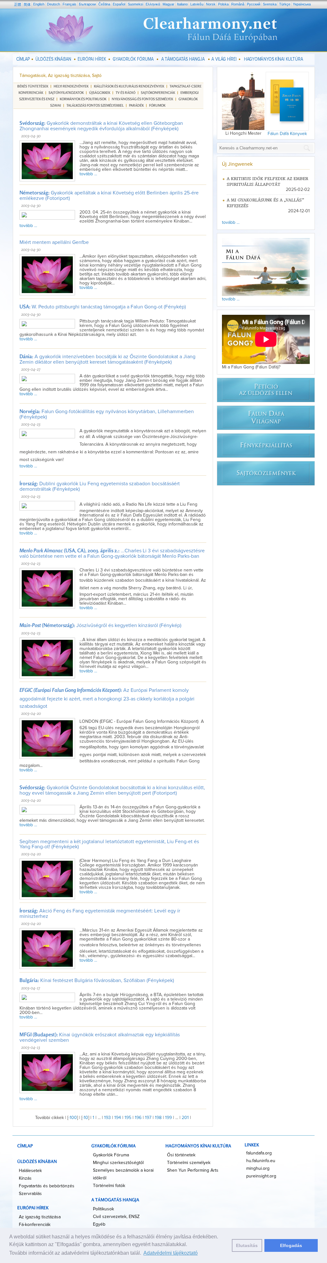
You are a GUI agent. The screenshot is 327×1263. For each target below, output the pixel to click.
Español (119, 4)
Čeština (104, 4)
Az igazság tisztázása (40, 1217)
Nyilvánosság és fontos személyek (142, 99)
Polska (223, 4)
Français (69, 4)
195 (128, 1118)
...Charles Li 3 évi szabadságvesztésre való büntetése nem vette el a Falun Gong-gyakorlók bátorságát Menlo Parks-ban (112, 553)
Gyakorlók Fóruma (111, 1155)
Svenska (270, 4)
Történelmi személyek (188, 1163)
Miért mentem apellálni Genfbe (54, 242)
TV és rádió (125, 92)
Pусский (253, 4)
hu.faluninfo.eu (260, 1161)
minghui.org (258, 1168)
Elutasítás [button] (247, 1245)
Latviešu (196, 4)
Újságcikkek (99, 92)
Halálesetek (30, 1170)
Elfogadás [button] (291, 1245)
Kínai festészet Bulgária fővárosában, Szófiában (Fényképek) (96, 980)
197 (148, 1118)
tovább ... (88, 174)
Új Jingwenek (237, 164)
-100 (72, 1118)
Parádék (136, 105)
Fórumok (157, 105)
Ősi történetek (181, 1155)
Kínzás (25, 1178)
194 (117, 1118)
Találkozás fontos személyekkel (95, 105)
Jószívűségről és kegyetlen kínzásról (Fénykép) (100, 625)
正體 (17, 4)
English (38, 4)
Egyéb (99, 1224)
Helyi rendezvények (71, 86)
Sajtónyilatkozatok (66, 92)
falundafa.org (259, 1153)
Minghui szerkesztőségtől (118, 1163)
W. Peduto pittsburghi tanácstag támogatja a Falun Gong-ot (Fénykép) (102, 306)
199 (168, 1118)
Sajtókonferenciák (158, 92)
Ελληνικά (153, 4)
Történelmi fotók (109, 1186)
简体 (27, 4)
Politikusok (103, 1209)
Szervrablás (30, 1193)
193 (107, 1118)
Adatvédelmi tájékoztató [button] (170, 1253)
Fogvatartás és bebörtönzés (46, 1186)
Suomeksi (135, 4)
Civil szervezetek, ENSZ (116, 1216)
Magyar (168, 4)
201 (185, 1118)
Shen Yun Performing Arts (192, 1170)
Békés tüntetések (32, 86)
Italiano (182, 4)
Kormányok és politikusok (83, 99)
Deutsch (53, 4)
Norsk (211, 4)
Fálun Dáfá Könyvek (287, 134)
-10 (85, 1118)
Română (237, 4)
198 (158, 1118)
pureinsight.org (261, 1176)
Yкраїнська (302, 4)
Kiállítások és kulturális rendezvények (129, 86)
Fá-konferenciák (34, 1224)
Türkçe (284, 4)
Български (87, 4)
